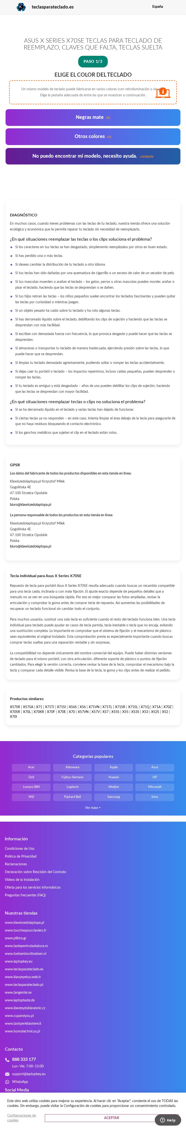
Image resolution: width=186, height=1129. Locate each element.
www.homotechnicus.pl (22, 1031)
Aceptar (111, 1118)
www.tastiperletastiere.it (23, 1023)
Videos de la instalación (22, 880)
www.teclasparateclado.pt (24, 985)
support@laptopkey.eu (29, 1074)
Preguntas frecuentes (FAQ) (25, 895)
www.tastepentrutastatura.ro (26, 946)
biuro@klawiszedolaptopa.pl (30, 505)
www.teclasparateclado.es (24, 969)
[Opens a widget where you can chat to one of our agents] (168, 1120)
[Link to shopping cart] (170, 6)
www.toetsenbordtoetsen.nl (25, 954)
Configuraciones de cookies (21, 1118)
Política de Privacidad (21, 856)
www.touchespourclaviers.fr (25, 930)
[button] (177, 6)
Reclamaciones (16, 864)
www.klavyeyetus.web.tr (23, 977)
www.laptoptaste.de (20, 1000)
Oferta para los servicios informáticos (33, 887)
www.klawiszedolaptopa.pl (24, 922)
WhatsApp (20, 1082)
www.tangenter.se (18, 992)
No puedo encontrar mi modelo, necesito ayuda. (93, 156)
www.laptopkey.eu (18, 961)
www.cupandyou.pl (19, 1016)
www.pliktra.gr (15, 938)
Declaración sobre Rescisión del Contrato (35, 872)
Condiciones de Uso (19, 849)
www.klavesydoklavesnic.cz (25, 1008)
